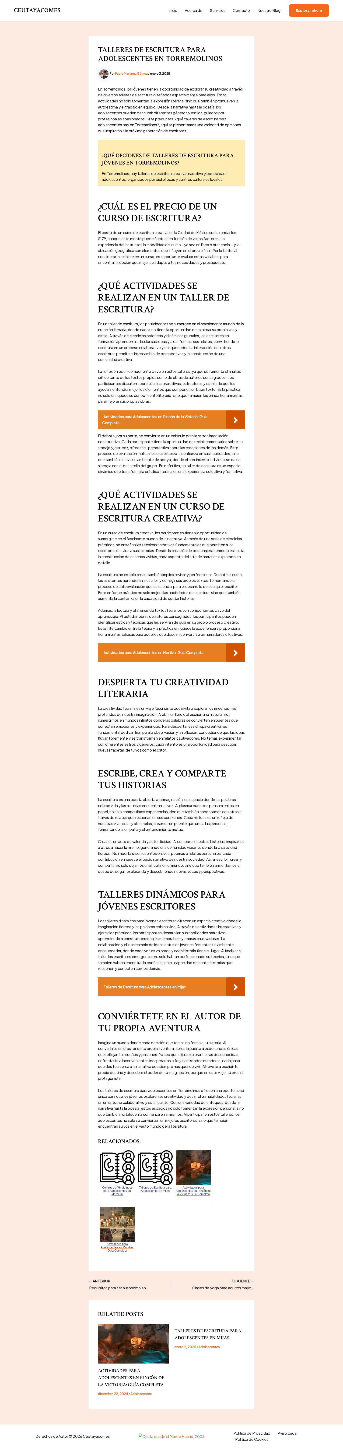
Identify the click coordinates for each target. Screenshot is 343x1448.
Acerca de (193, 10)
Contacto (241, 10)
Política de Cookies (251, 1439)
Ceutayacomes (37, 10)
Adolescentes (141, 1394)
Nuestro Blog (268, 10)
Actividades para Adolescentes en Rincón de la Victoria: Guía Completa (131, 1378)
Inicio (172, 10)
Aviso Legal (287, 1433)
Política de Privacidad (251, 1433)
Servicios (217, 10)
